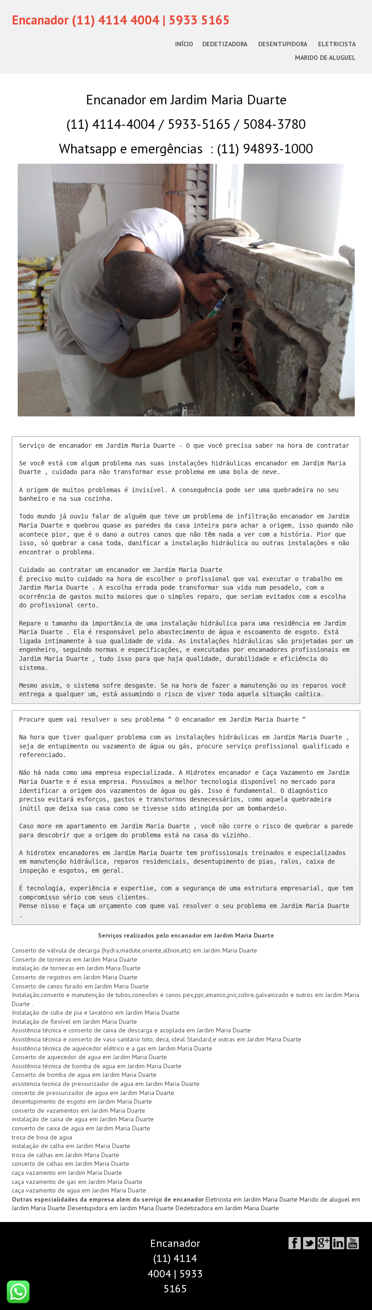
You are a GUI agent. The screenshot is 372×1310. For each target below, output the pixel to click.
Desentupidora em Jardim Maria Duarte (122, 1208)
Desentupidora (282, 44)
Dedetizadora (224, 44)
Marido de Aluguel (325, 58)
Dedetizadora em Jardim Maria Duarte (227, 1208)
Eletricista (337, 44)
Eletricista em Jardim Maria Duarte (252, 1199)
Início (184, 44)
